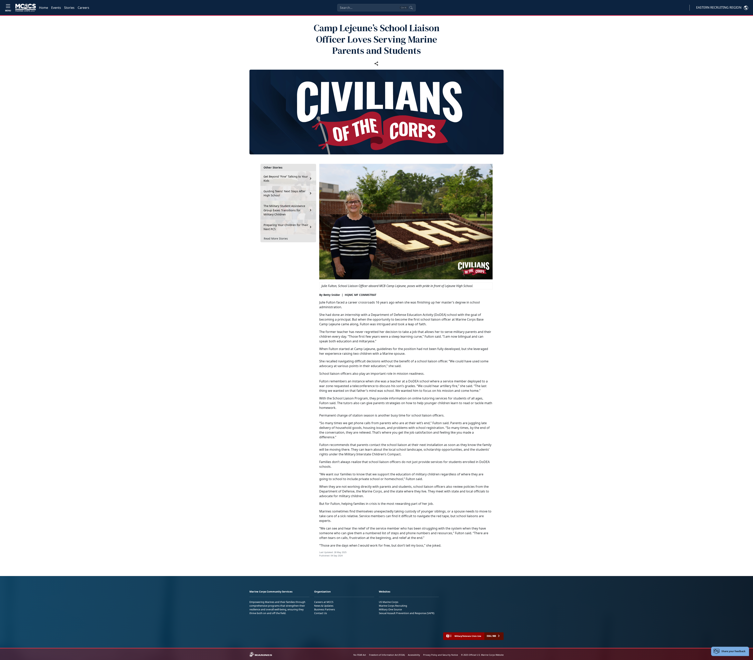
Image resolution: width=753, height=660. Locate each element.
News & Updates (323, 605)
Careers (83, 7)
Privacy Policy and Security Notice (440, 654)
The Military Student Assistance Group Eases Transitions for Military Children (284, 210)
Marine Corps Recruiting (393, 605)
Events (56, 7)
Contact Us (320, 613)
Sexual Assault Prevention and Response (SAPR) (406, 613)
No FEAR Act (359, 654)
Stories (69, 7)
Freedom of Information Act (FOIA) (387, 654)
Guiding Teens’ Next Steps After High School (285, 193)
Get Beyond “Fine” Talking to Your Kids (286, 178)
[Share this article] (376, 63)
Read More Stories (276, 238)
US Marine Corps (388, 602)
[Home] (25, 8)
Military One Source (390, 609)
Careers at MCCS (323, 602)
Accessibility (414, 654)
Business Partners (324, 609)
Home (43, 7)
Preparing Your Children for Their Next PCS (286, 227)
